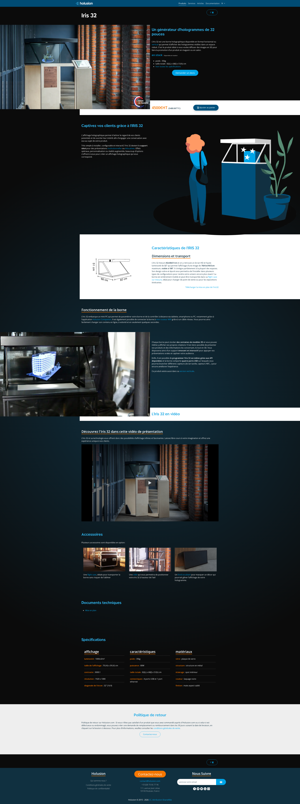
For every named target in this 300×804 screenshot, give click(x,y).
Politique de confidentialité (98, 788)
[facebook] (194, 788)
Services (191, 3)
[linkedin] (205, 788)
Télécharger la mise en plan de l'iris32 (202, 287)
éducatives (130, 148)
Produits (182, 3)
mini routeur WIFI (163, 319)
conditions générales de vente (166, 728)
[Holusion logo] (84, 3)
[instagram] (208, 788)
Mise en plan (90, 610)
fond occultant (184, 574)
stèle (135, 574)
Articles (200, 3)
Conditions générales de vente (98, 785)
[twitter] (198, 788)
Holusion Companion (102, 319)
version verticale (187, 371)
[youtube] (201, 788)
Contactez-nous (150, 734)
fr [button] (223, 3)
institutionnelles (115, 148)
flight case (91, 574)
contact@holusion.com (150, 781)
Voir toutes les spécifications (168, 66)
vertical (155, 44)
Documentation (213, 3)
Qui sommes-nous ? (98, 780)
